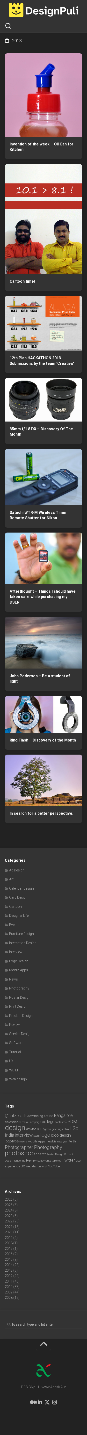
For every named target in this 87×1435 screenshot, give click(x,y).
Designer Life (19, 915)
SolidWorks (44, 1160)
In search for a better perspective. (41, 813)
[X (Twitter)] (47, 1402)
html (67, 1129)
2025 (9, 1205)
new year (62, 1141)
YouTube (54, 1166)
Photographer (19, 1147)
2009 (9, 1292)
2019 (9, 1238)
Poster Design (19, 997)
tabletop (56, 1160)
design (15, 1128)
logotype (12, 1141)
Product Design (21, 1016)
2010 (9, 1287)
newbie (51, 1141)
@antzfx (12, 1115)
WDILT (14, 1070)
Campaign (35, 1122)
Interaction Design (22, 943)
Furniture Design (21, 934)
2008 (9, 1297)
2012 (9, 1276)
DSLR (40, 1129)
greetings (57, 1129)
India (9, 1135)
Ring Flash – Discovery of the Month (43, 740)
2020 (9, 1232)
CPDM (71, 1121)
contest (59, 1122)
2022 (9, 1221)
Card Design (18, 897)
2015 (9, 1259)
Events (14, 925)
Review (14, 1025)
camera (23, 1122)
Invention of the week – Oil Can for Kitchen (41, 147)
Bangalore (63, 1115)
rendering (19, 1160)
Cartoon (15, 907)
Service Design (20, 1034)
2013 (9, 1270)
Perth (72, 1141)
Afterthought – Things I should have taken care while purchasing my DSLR (43, 597)
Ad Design (16, 870)
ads (23, 1115)
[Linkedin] (40, 1402)
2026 (9, 1199)
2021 (9, 1227)
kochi (36, 1135)
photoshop (20, 1153)
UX (11, 1061)
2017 (9, 1249)
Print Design (18, 1006)
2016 (9, 1254)
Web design (18, 1079)
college (48, 1121)
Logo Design (18, 961)
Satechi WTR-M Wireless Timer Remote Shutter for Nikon (38, 515)
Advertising (35, 1116)
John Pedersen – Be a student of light (40, 679)
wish (45, 1166)
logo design (61, 1135)
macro (23, 1141)
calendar (11, 1122)
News (13, 979)
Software (16, 1043)
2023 (9, 1216)
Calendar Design (21, 888)
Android (48, 1116)
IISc (74, 1128)
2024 (9, 1210)
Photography (19, 988)
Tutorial (15, 1052)
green (47, 1129)
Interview (15, 952)
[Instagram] (54, 1402)
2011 (9, 1281)
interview (24, 1135)
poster (41, 1154)
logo (45, 1135)
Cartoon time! (22, 281)
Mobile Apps (18, 970)
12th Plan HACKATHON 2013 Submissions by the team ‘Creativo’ (42, 361)
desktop (31, 1129)
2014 (9, 1265)
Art (11, 879)
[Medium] (32, 1402)
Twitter (68, 1160)
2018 (9, 1243)
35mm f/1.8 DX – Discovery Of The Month (41, 432)
